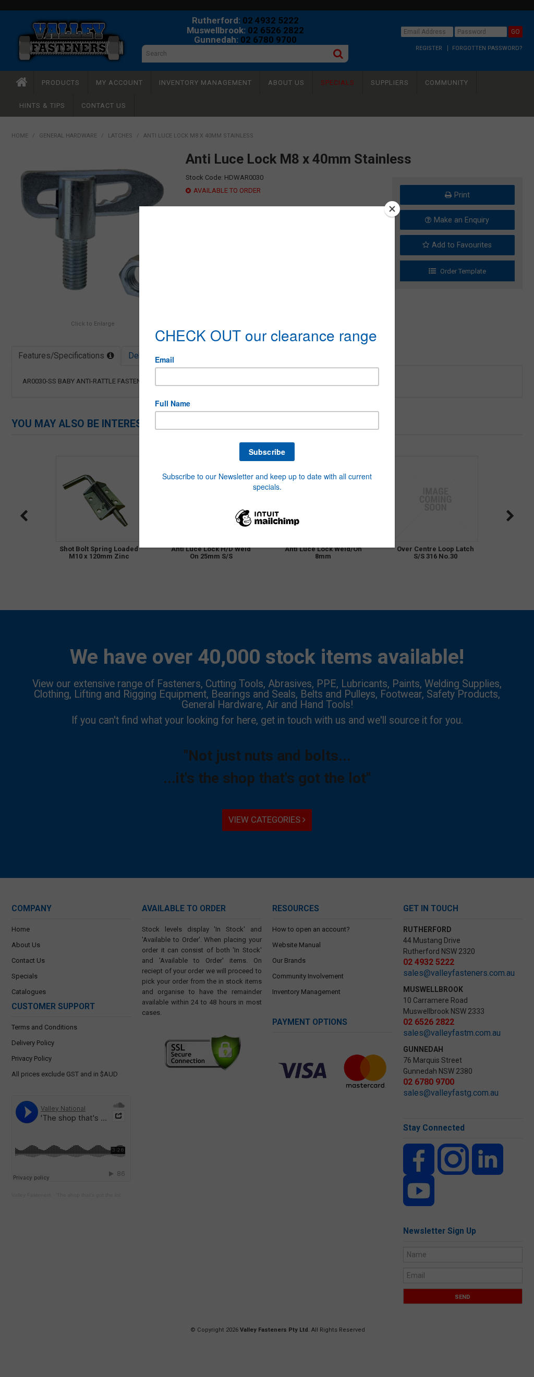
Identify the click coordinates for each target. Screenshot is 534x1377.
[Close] (392, 209)
